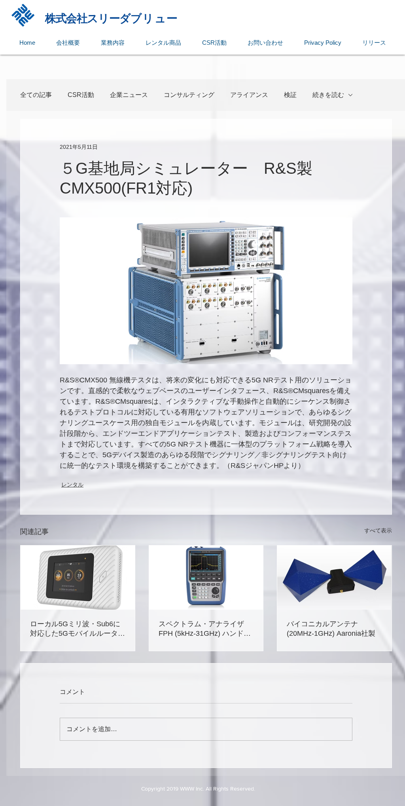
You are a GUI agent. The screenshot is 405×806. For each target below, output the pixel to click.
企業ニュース (129, 94)
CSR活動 (81, 94)
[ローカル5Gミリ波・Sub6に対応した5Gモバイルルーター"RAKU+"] (78, 578)
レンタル (72, 484)
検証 (290, 94)
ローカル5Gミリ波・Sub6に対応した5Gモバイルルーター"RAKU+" (75, 629)
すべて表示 (378, 530)
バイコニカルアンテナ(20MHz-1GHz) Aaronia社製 (331, 628)
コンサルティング (189, 94)
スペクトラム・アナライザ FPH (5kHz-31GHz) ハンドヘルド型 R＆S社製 (205, 629)
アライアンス (249, 94)
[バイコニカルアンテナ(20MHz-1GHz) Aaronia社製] (334, 578)
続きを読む (328, 94)
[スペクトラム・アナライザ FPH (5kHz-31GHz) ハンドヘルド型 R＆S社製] (206, 578)
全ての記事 (36, 94)
